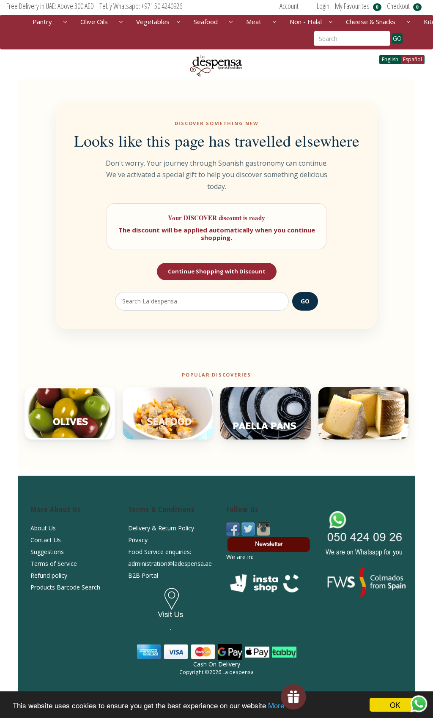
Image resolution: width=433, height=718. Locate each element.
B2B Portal (143, 575)
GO (397, 38)
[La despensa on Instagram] (263, 528)
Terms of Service (53, 564)
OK (395, 704)
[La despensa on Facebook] (233, 528)
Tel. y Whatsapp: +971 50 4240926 (140, 6)
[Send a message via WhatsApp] (419, 704)
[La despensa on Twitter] (249, 528)
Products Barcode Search (65, 587)
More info (283, 705)
